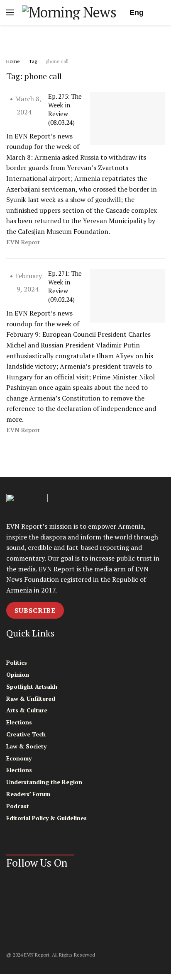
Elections (19, 722)
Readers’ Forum (28, 794)
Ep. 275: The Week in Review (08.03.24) (64, 109)
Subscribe (35, 610)
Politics (16, 662)
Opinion (17, 674)
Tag (33, 61)
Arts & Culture (26, 710)
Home (13, 61)
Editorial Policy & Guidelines (46, 818)
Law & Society (26, 746)
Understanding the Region (44, 782)
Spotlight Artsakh (31, 686)
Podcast (17, 806)
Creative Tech (26, 734)
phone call (57, 61)
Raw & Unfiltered (30, 698)
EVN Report (23, 242)
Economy (19, 758)
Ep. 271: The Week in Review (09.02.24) (64, 286)
